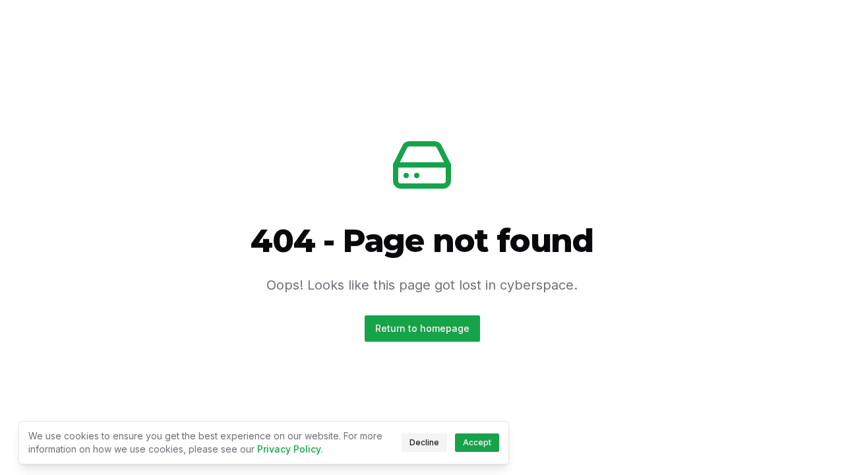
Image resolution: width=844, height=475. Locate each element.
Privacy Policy (289, 449)
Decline (424, 442)
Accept (477, 442)
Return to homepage (422, 328)
